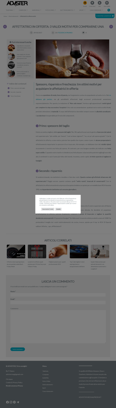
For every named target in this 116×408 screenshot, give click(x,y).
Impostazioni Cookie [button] (47, 209)
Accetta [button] (58, 209)
